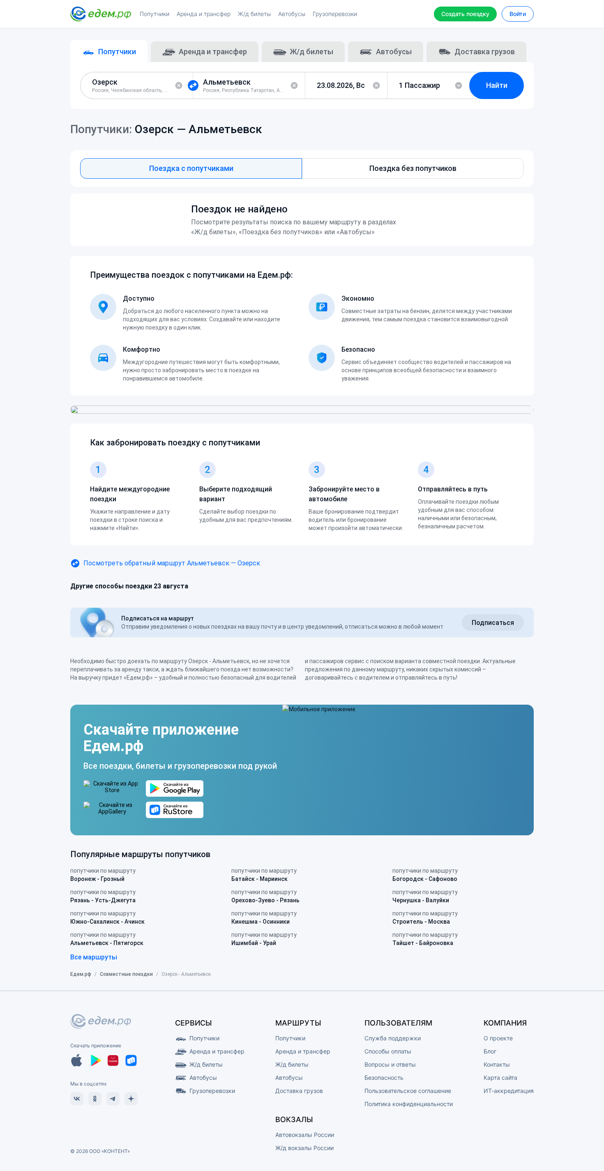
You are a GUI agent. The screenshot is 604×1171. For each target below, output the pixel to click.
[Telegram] (113, 1098)
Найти (496, 85)
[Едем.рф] (100, 14)
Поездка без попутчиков (412, 168)
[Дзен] (131, 1098)
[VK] (76, 1098)
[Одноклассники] (94, 1098)
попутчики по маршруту (103, 874)
